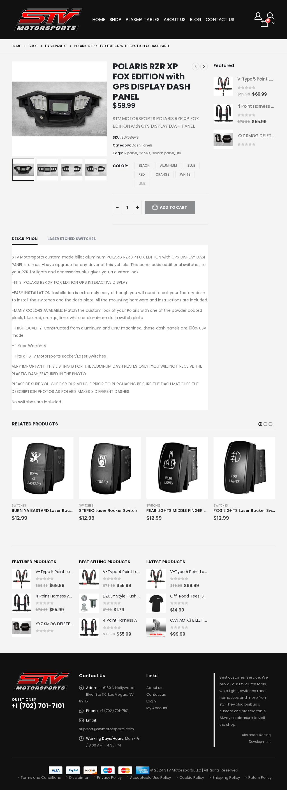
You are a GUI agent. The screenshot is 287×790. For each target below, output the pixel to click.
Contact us (156, 694)
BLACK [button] (144, 165)
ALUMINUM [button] (168, 165)
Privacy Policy (109, 777)
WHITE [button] (185, 174)
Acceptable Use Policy (150, 777)
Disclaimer (79, 777)
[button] (271, 16)
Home (98, 19)
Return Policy (260, 777)
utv (178, 153)
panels (145, 153)
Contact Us (220, 19)
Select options (64, 446)
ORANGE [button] (162, 174)
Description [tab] (25, 238)
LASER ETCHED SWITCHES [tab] (71, 238)
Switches (19, 505)
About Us (175, 19)
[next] (204, 66)
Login (151, 701)
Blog (196, 19)
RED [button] (142, 174)
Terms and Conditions (41, 777)
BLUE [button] (191, 165)
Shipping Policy (226, 777)
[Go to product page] (223, 86)
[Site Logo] (49, 19)
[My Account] (258, 16)
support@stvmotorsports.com (106, 729)
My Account (156, 708)
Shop (116, 19)
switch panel (163, 153)
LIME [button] (142, 183)
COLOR (120, 166)
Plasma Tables (142, 19)
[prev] (196, 66)
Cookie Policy (191, 777)
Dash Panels (142, 145)
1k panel (130, 153)
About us (154, 687)
